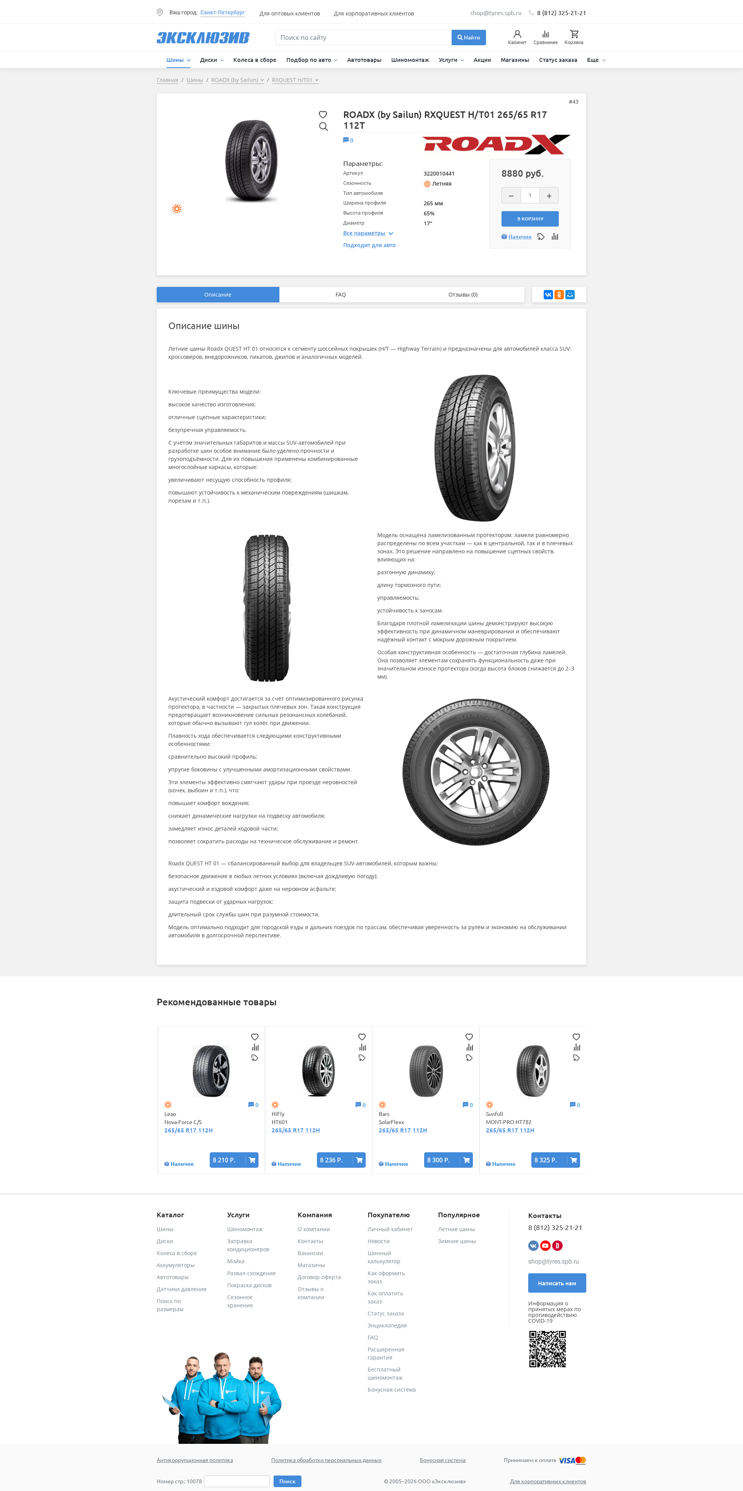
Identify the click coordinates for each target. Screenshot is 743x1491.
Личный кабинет (390, 1229)
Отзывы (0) (463, 294)
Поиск (287, 1481)
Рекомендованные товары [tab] (217, 1002)
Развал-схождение (251, 1273)
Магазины (515, 59)
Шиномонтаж (410, 59)
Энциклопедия (387, 1325)
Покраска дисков (249, 1285)
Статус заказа (558, 59)
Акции (482, 59)
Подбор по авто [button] (309, 59)
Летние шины (456, 1229)
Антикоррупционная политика (195, 1459)
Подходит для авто (369, 245)
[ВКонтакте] (548, 294)
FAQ (341, 294)
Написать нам (557, 1283)
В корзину (530, 218)
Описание (217, 294)
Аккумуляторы (176, 1265)
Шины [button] (175, 59)
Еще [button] (594, 59)
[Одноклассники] (559, 294)
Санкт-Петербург (222, 12)
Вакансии (310, 1253)
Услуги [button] (449, 59)
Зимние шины (457, 1241)
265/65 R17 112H (188, 1130)
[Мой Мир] (570, 294)
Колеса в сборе (255, 59)
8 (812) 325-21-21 (561, 12)
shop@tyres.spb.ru (553, 1261)
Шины (165, 1229)
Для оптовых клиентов (290, 13)
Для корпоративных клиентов (374, 13)
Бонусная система (392, 1389)
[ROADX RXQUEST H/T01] (251, 160)
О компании (314, 1229)
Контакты (310, 1241)
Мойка (236, 1261)
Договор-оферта (319, 1277)
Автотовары (364, 59)
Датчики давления (182, 1289)
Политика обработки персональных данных (326, 1459)
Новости (379, 1241)
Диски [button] (209, 59)
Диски (165, 1241)
